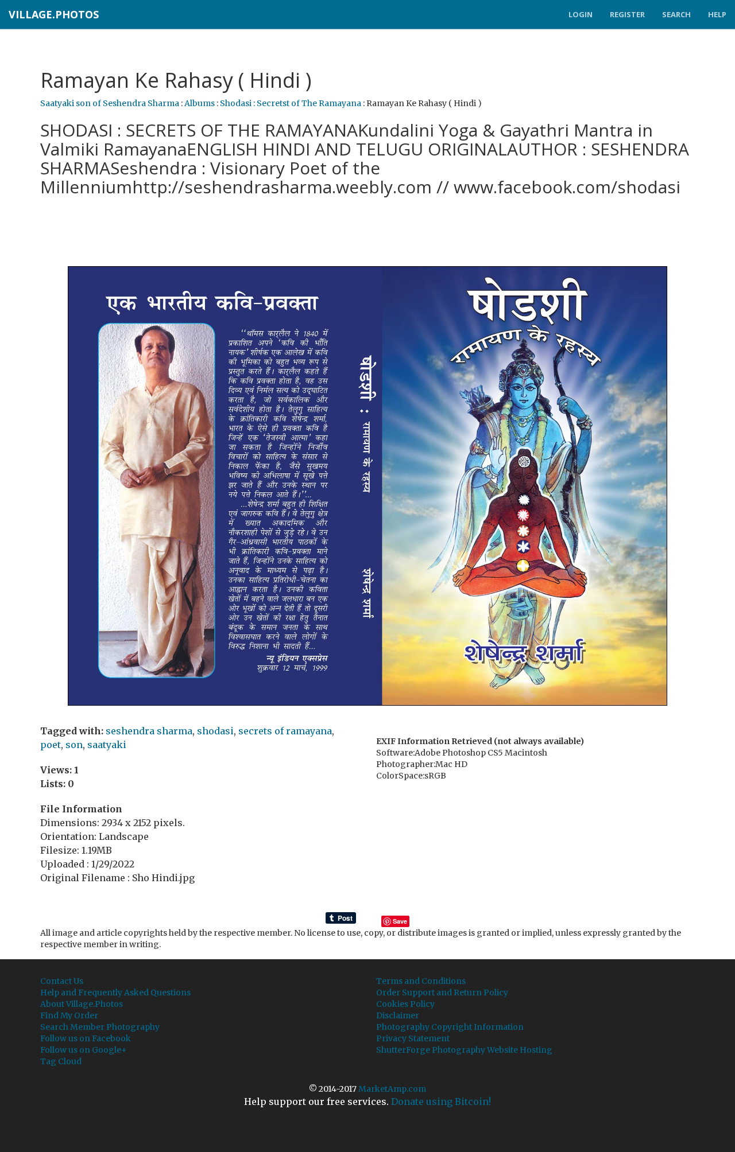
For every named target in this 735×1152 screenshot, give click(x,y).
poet (50, 744)
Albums (199, 103)
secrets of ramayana (285, 731)
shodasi (215, 731)
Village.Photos (54, 14)
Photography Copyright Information (450, 1027)
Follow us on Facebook (85, 1038)
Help (717, 14)
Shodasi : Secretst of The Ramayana (290, 103)
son (74, 744)
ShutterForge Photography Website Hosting (464, 1050)
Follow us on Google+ (83, 1050)
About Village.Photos (81, 1004)
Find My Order (69, 1015)
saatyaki (106, 744)
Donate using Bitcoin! (441, 1101)
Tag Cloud (61, 1061)
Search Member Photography (100, 1027)
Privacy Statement (413, 1038)
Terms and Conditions (421, 981)
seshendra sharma (149, 731)
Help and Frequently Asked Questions (115, 992)
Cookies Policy (405, 1004)
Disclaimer (397, 1015)
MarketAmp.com (392, 1089)
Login (580, 14)
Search (676, 14)
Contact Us (61, 981)
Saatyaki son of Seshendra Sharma (109, 103)
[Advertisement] (367, 230)
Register (627, 14)
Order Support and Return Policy (442, 992)
